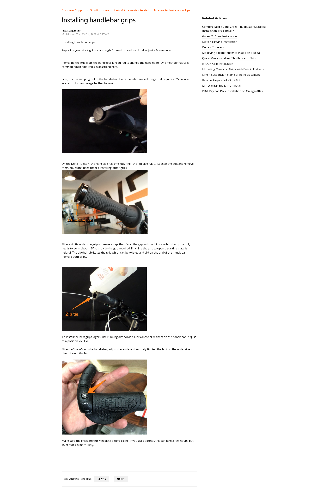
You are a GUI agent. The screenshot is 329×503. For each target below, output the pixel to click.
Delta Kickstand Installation (219, 42)
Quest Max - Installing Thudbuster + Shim (229, 58)
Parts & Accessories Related (131, 10)
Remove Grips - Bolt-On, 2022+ (222, 80)
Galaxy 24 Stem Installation (219, 36)
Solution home (99, 10)
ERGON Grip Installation (217, 64)
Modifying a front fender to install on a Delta (231, 53)
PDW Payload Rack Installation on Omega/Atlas (232, 91)
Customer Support (74, 10)
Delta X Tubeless (213, 47)
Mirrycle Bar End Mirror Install (221, 85)
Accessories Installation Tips (172, 10)
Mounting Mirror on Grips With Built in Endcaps (233, 69)
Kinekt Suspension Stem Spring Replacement (231, 75)
